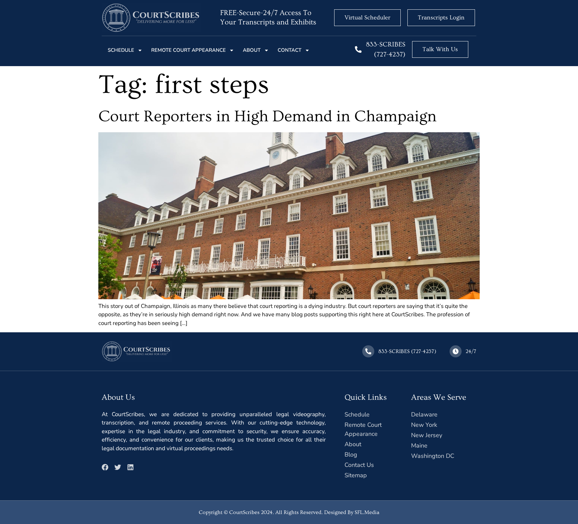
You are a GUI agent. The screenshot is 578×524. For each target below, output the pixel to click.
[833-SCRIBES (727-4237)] (358, 49)
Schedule (121, 50)
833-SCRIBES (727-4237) (407, 351)
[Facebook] (105, 467)
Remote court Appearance (188, 50)
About (252, 50)
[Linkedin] (130, 467)
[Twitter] (117, 467)
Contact (289, 50)
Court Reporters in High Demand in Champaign (267, 117)
